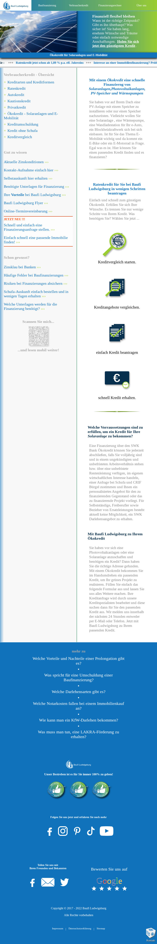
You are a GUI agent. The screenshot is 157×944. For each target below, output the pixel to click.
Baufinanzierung (47, 5)
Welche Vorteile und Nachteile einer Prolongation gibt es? (78, 661)
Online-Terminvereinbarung (25, 211)
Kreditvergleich (19, 137)
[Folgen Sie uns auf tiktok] (91, 831)
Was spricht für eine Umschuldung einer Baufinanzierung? (78, 677)
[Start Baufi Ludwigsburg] (15, 5)
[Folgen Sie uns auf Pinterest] (77, 831)
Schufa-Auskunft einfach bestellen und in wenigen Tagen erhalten (36, 293)
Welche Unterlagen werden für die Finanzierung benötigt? (30, 306)
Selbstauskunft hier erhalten (25, 178)
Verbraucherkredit (78, 5)
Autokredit (15, 95)
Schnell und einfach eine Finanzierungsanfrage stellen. (27, 227)
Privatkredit (16, 107)
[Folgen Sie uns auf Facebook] (48, 831)
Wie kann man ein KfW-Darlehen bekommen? (78, 720)
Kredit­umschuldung (22, 124)
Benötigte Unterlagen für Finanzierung (34, 186)
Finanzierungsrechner (110, 5)
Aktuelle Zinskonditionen (24, 162)
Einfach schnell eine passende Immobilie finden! (36, 239)
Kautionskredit (19, 101)
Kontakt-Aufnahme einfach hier (28, 170)
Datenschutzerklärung (80, 928)
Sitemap (101, 928)
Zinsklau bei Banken (20, 267)
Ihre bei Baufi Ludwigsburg (32, 195)
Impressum (57, 928)
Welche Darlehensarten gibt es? (78, 691)
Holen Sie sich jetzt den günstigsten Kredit (115, 44)
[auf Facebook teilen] (31, 882)
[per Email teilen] (48, 882)
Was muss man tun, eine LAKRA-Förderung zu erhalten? (78, 734)
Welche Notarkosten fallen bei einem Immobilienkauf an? (78, 706)
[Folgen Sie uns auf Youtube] (106, 831)
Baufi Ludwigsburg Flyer (23, 203)
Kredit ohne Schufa (22, 130)
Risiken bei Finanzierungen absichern (33, 283)
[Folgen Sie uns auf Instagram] (63, 831)
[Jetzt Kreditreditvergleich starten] (117, 242)
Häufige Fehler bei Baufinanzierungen (33, 275)
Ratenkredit (16, 88)
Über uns (141, 5)
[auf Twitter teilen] (64, 882)
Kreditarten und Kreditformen (30, 82)
